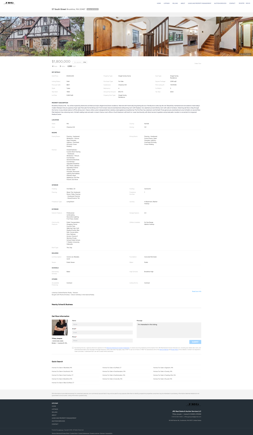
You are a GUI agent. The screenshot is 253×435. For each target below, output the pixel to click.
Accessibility (109, 433)
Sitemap (102, 433)
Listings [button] (166, 3)
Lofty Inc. (60, 430)
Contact (232, 3)
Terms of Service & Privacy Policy (60, 433)
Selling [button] (175, 3)
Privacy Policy (174, 349)
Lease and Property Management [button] (199, 3)
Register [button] (241, 3)
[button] (64, 406)
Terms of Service (163, 349)
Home (159, 3)
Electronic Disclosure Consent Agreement (118, 347)
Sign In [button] (248, 3)
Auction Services (220, 3)
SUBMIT (195, 342)
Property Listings (94, 433)
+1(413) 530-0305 (177, 417)
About (183, 3)
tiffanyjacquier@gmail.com (192, 417)
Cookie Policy (74, 433)
